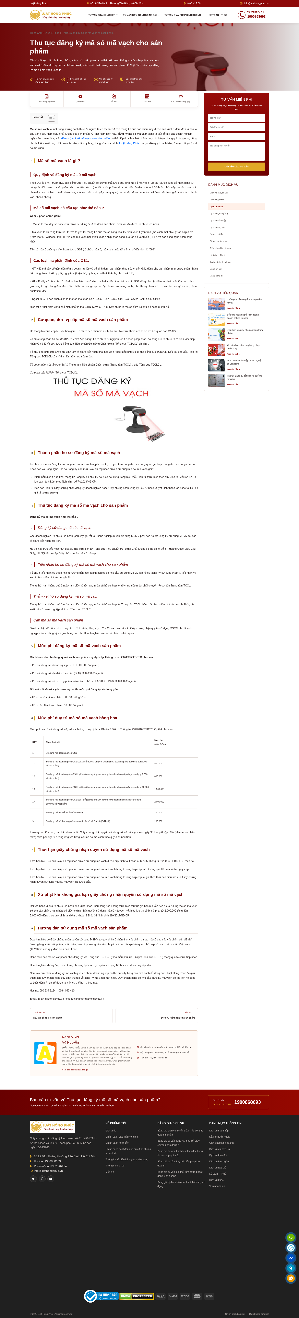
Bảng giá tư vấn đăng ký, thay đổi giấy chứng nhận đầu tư (178, 1142)
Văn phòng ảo (217, 276)
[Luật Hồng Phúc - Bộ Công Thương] (101, 1296)
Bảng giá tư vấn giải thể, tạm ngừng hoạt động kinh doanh (179, 1174)
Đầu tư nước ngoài (219, 241)
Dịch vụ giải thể (217, 200)
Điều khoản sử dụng (259, 1314)
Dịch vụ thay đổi (217, 227)
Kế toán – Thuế (218, 15)
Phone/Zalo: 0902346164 (50, 1166)
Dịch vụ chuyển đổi (219, 193)
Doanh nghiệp (216, 234)
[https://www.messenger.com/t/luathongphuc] (291, 1260)
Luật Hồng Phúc (129, 143)
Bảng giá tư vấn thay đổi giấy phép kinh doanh (179, 1163)
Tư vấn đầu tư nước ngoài (140, 15)
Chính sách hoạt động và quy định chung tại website (128, 1151)
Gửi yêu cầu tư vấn (237, 166)
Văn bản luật (216, 269)
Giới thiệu (111, 1130)
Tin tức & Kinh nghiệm (220, 262)
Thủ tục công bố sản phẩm (47, 1018)
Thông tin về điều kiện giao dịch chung (127, 1159)
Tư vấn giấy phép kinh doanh (183, 15)
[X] (33, 1178)
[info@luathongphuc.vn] (291, 1278)
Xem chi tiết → (233, 308)
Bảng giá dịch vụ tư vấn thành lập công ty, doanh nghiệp (180, 1132)
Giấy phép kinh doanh (220, 248)
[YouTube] (50, 1178)
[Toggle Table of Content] (49, 118)
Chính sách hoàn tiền (117, 1142)
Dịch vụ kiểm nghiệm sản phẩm (178, 1018)
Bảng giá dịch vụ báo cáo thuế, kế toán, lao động (181, 1184)
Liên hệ (110, 1171)
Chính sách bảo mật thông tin (122, 1136)
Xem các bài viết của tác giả (75, 1070)
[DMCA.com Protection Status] (136, 1296)
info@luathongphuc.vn (256, 3)
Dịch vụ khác (216, 206)
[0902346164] (291, 1237)
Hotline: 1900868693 (47, 1161)
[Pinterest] (42, 1178)
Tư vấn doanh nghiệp (101, 15)
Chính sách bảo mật (235, 1314)
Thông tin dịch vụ (115, 1165)
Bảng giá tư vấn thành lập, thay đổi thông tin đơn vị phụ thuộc (180, 1153)
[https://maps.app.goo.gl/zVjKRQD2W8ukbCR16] (291, 1268)
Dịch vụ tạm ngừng (219, 213)
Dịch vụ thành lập (218, 220)
